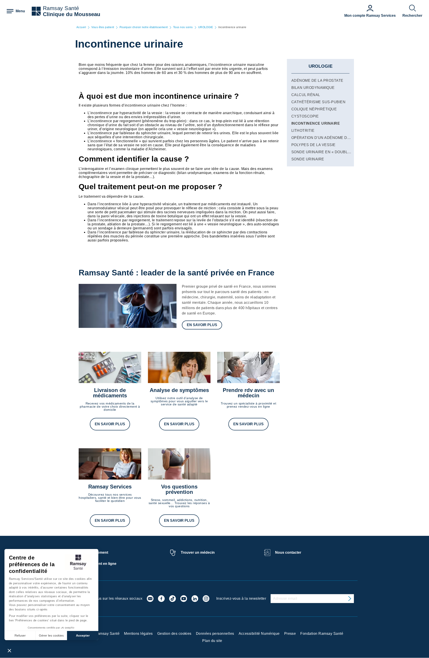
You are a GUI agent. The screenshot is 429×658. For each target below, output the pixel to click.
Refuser (20, 635)
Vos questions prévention (179, 489)
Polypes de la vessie (313, 145)
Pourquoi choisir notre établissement (144, 27)
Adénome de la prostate (317, 80)
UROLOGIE (205, 27)
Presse (290, 633)
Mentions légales (138, 633)
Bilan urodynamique (313, 88)
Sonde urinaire (307, 159)
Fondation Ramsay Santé (321, 633)
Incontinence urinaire (315, 123)
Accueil (81, 27)
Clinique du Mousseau (71, 14)
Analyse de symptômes (179, 390)
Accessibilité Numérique (259, 633)
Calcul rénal (305, 95)
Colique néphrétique (314, 109)
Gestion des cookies (174, 633)
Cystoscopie (305, 116)
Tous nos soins (183, 27)
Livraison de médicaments (110, 392)
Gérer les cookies (51, 635)
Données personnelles (215, 633)
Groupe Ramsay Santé (100, 633)
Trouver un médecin (198, 552)
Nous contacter (288, 552)
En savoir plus (202, 325)
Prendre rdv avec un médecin (248, 392)
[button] (9, 650)
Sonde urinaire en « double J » (323, 152)
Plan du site (212, 641)
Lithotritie (302, 130)
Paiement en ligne (101, 564)
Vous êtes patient (102, 27)
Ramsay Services (110, 487)
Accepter (83, 635)
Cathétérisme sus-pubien (318, 102)
